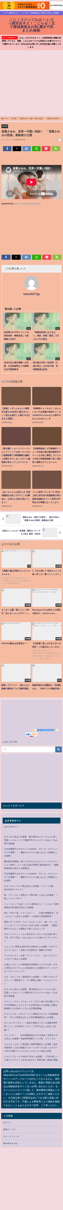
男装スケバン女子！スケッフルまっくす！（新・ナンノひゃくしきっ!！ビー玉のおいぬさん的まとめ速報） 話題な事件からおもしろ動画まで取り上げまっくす (31, 925)
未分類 (4, 126)
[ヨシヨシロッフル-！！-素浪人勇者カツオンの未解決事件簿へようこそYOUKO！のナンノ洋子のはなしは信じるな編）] (30, 1026)
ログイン (7, 1122)
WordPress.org (10, 1143)
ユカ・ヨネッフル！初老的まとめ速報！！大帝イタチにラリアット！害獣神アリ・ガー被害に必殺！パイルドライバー (30, 980)
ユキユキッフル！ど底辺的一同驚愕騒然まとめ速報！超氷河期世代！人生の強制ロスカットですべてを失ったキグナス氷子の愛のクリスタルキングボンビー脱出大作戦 (30, 1047)
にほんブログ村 (10, 742)
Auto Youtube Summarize (27, 203)
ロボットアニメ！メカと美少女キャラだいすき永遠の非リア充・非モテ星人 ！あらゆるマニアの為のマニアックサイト (31, 937)
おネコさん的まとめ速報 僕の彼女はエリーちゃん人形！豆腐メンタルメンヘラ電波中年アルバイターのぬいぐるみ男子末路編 (30, 840)
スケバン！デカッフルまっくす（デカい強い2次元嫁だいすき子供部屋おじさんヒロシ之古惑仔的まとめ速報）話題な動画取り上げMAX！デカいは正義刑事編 (31, 1004)
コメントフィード (11, 1136)
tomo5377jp (31, 294)
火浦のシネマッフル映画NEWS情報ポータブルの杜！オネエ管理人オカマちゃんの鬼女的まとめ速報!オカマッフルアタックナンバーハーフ (31, 967)
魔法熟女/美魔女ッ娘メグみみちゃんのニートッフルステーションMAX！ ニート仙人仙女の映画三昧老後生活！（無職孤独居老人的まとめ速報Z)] (31, 864)
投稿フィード (9, 1129)
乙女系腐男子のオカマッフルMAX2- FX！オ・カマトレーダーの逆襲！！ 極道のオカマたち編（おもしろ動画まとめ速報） (31, 852)
